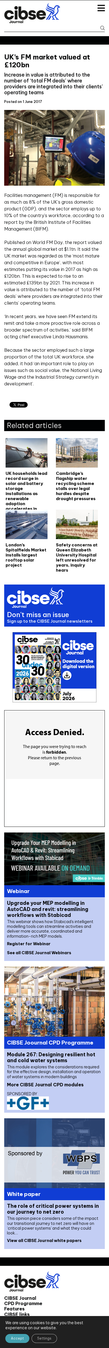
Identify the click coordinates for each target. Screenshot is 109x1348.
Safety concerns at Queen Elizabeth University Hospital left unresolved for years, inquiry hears (77, 557)
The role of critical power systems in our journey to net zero (53, 1209)
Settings (44, 1338)
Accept (17, 1338)
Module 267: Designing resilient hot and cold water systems (51, 1057)
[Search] (100, 28)
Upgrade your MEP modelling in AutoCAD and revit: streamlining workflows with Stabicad (47, 909)
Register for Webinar (29, 943)
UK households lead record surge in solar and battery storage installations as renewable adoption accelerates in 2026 (26, 485)
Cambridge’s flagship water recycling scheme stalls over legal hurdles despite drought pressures (76, 485)
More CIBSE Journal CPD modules (45, 1084)
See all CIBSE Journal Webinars (39, 952)
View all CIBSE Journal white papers (44, 1240)
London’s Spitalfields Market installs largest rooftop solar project (26, 555)
